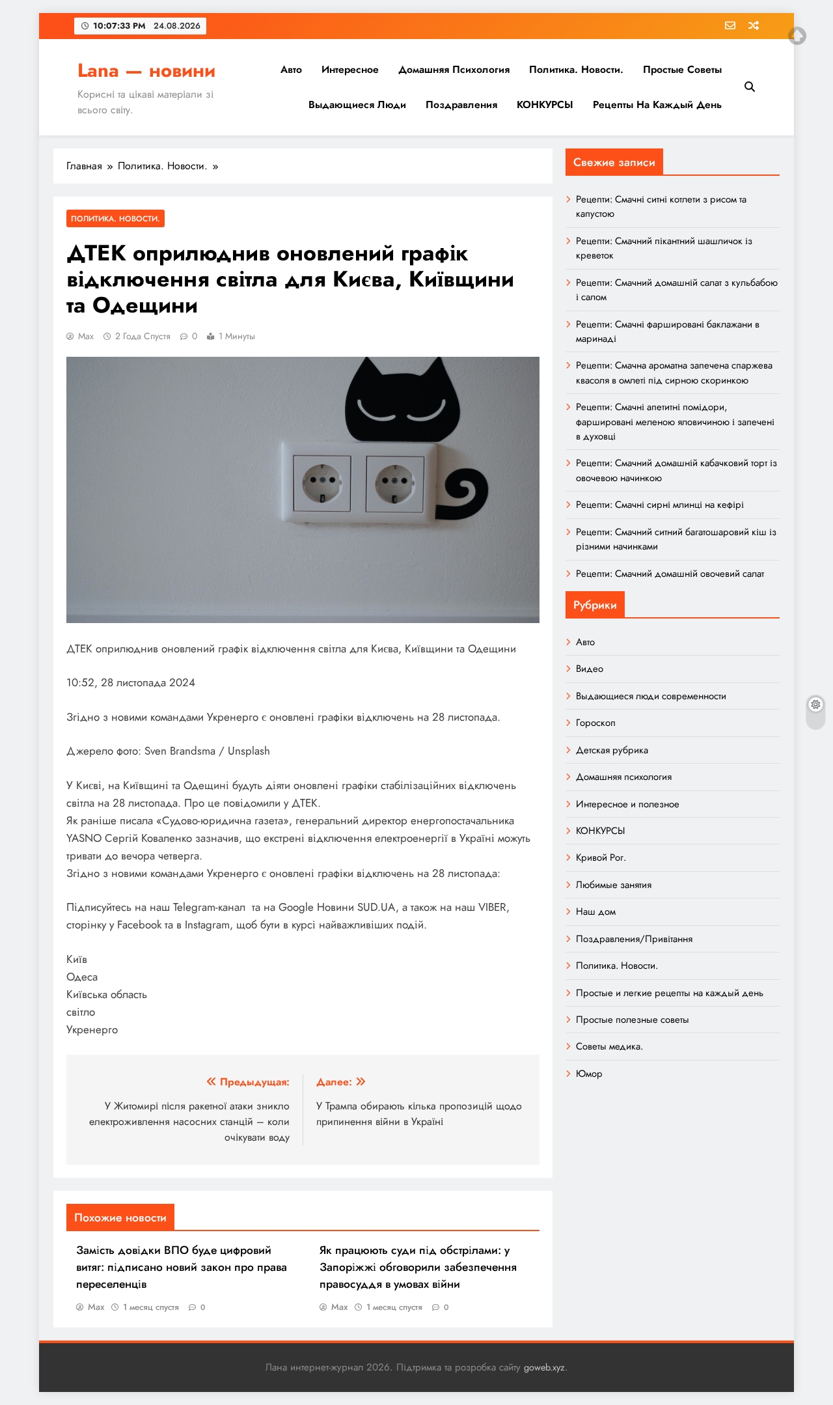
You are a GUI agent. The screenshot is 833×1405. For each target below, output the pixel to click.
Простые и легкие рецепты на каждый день (669, 993)
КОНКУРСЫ (545, 104)
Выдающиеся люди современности (651, 696)
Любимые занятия (613, 885)
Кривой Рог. (601, 857)
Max (86, 335)
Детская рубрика (612, 750)
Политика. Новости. (576, 69)
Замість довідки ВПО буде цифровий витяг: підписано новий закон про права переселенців (181, 1267)
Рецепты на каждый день (657, 104)
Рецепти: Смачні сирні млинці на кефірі (660, 504)
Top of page (797, 36)
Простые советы (682, 69)
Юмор (589, 1073)
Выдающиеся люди (357, 104)
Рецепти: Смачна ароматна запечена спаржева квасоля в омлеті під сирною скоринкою (674, 372)
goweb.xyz (544, 1367)
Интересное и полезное (627, 804)
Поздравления (461, 104)
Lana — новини (146, 70)
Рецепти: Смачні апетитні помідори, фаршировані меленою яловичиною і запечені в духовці (675, 421)
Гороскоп (596, 723)
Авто (291, 69)
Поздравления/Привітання (634, 939)
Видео (589, 668)
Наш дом (596, 911)
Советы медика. (609, 1046)
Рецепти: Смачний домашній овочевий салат (670, 573)
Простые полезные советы (632, 1019)
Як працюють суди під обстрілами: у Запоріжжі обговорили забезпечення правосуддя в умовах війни (418, 1267)
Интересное (350, 69)
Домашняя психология (454, 69)
